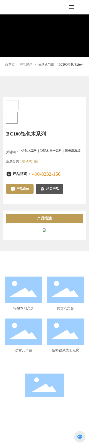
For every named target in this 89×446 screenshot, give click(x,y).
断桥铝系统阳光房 (65, 350)
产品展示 (26, 64)
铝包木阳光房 (23, 308)
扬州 (34, 433)
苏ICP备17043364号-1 (44, 438)
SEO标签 (43, 433)
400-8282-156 (46, 174)
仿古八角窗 (65, 308)
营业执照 (56, 433)
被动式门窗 (46, 64)
